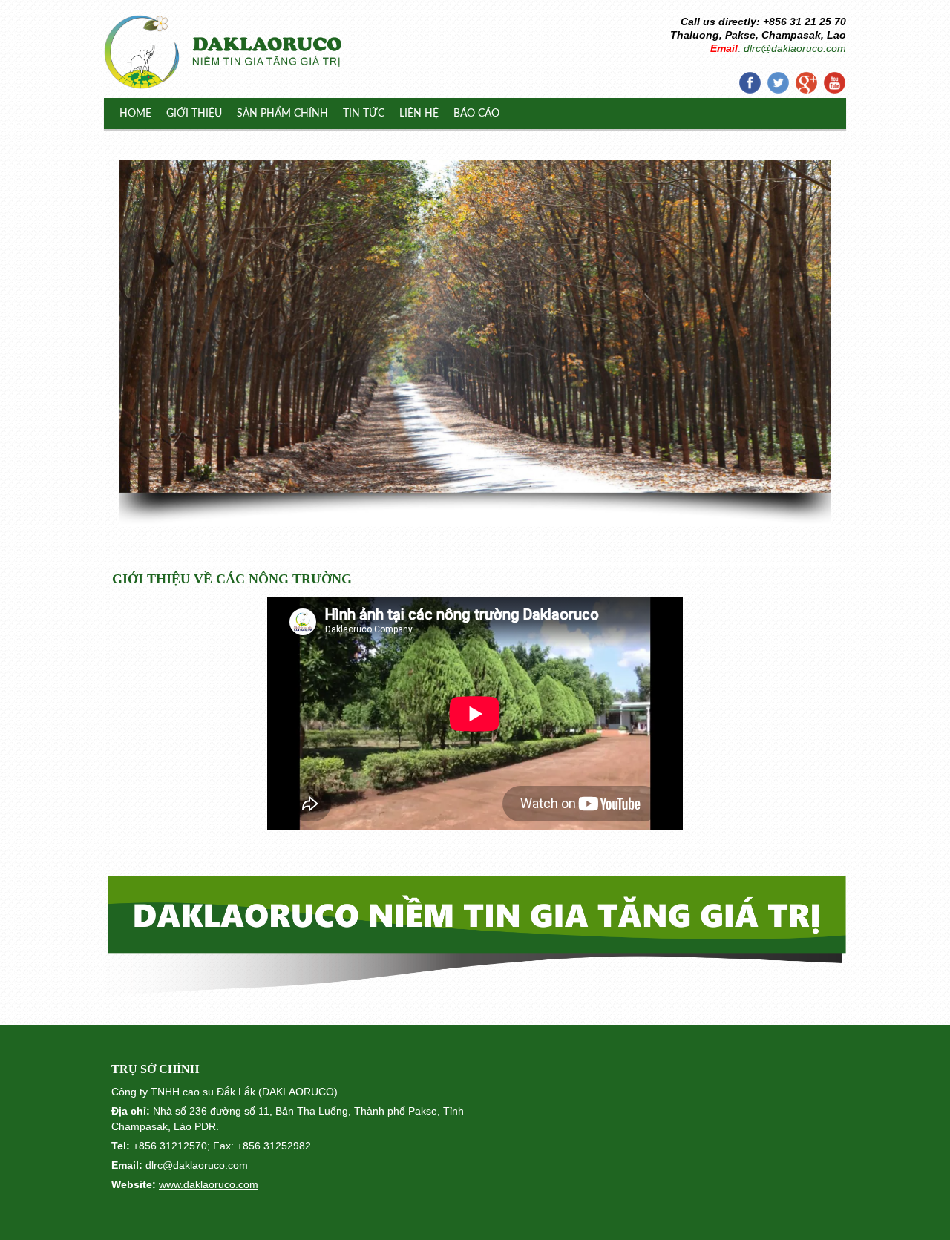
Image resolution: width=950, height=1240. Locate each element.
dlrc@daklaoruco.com (795, 48)
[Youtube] (834, 82)
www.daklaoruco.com (208, 1184)
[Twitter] (778, 82)
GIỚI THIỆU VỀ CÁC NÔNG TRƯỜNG (232, 578)
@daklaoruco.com (205, 1165)
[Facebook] (749, 82)
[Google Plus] (806, 82)
